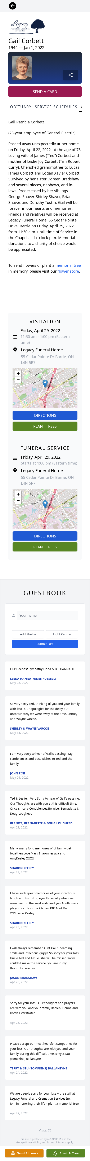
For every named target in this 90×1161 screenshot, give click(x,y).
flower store (68, 271)
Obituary (20, 106)
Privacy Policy (33, 1142)
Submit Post (45, 644)
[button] (45, 383)
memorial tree (68, 265)
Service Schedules (56, 106)
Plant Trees (45, 426)
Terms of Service (56, 1142)
